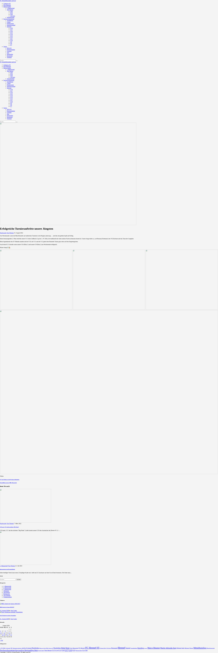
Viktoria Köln (79, 650)
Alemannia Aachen (17, 648)
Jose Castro (14, 610)
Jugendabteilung (134, 648)
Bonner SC (51, 648)
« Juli (1, 640)
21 (7, 635)
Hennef (121, 647)
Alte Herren (6, 592)
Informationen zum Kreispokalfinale (7, 569)
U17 (66, 650)
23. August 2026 (4, 610)
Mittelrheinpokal (211, 648)
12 (4, 633)
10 (1, 633)
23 (11, 635)
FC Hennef (82, 648)
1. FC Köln (2, 648)
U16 (62, 650)
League (145, 648)
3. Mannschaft (7, 589)
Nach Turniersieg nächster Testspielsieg (8, 615)
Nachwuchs (3, 233)
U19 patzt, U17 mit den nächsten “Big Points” (9, 527)
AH (11, 648)
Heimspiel (114, 648)
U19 (70, 650)
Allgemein (6, 591)
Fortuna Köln (103, 648)
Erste (67, 648)
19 (4, 635)
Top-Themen (10, 233)
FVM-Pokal (108, 648)
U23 (73, 650)
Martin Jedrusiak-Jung (168, 648)
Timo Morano (48, 650)
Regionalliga (19, 650)
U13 (53, 650)
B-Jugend (29, 648)
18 (2, 635)
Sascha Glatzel (41, 650)
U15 (59, 650)
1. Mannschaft (4, 566)
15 (9, 633)
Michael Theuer (189, 648)
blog (47, 648)
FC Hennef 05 (92, 647)
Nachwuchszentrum (7, 650)
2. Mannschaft (7, 588)
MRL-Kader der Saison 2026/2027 (7, 607)
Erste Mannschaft (74, 648)
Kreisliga (141, 648)
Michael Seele (180, 648)
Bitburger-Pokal (43, 648)
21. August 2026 (4, 619)
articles (24, 648)
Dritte (63, 648)
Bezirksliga (35, 648)
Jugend (128, 648)
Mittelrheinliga (199, 648)
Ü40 (86, 650)
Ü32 (83, 650)
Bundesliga (57, 648)
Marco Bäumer (153, 648)
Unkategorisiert (7, 597)
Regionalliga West (31, 650)
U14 (56, 650)
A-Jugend (8, 648)
